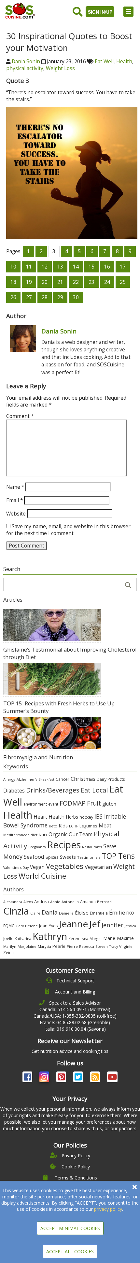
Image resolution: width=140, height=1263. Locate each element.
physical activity (24, 68)
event (53, 804)
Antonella (70, 901)
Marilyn (9, 946)
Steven (101, 946)
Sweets (68, 857)
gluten (109, 803)
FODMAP (73, 803)
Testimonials (89, 857)
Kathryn (50, 936)
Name (15, 487)
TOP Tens (118, 856)
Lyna (84, 938)
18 (13, 282)
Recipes (64, 844)
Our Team (80, 834)
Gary (20, 925)
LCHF (73, 826)
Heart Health (49, 816)
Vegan (37, 867)
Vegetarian (98, 866)
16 (107, 266)
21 (60, 282)
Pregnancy (37, 847)
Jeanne (73, 923)
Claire (35, 913)
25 (123, 282)
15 (91, 266)
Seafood (34, 856)
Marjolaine (27, 946)
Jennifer (112, 925)
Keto (53, 826)
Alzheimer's (27, 779)
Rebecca (86, 946)
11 (29, 266)
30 (76, 297)
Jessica (130, 925)
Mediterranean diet (20, 834)
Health (124, 61)
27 (29, 297)
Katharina (23, 938)
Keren (73, 938)
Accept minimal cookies (70, 1228)
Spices (52, 857)
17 (123, 266)
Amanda (88, 901)
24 (107, 282)
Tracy (113, 946)
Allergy (9, 779)
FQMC (8, 925)
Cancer (62, 779)
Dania (50, 912)
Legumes (88, 826)
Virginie (126, 946)
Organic (58, 834)
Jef (94, 924)
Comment (20, 416)
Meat (105, 825)
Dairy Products (111, 779)
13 (60, 266)
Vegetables (64, 866)
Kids (63, 826)
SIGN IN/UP (100, 11)
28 (45, 297)
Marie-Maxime (118, 938)
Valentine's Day (16, 867)
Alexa (28, 901)
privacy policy (108, 1209)
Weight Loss (60, 68)
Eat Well (104, 61)
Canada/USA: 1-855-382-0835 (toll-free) (75, 1016)
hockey (86, 817)
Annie (55, 901)
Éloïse (82, 912)
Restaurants (92, 847)
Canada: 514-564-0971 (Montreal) (74, 1009)
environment (35, 804)
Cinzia (16, 910)
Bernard (104, 901)
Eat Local (94, 789)
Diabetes (14, 790)
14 (76, 266)
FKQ (130, 913)
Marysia (44, 946)
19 (29, 282)
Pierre (72, 946)
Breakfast (46, 779)
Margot (96, 938)
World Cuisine (42, 876)
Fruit (94, 803)
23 (91, 282)
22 (76, 282)
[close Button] (134, 1187)
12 (45, 266)
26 (13, 297)
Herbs (72, 817)
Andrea (41, 901)
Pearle (58, 946)
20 (45, 282)
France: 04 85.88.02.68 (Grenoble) (75, 1022)
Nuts (43, 834)
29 (60, 297)
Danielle (66, 913)
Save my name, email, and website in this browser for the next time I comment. (68, 530)
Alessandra (12, 901)
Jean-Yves (48, 926)
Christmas (83, 778)
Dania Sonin (26, 61)
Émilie (117, 912)
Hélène (31, 925)
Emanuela (99, 913)
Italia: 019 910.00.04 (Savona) (75, 1029)
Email (14, 500)
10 (13, 266)
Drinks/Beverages (52, 790)
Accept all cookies (70, 1251)
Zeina (8, 952)
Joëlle (8, 938)
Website (16, 513)
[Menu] (128, 12)
